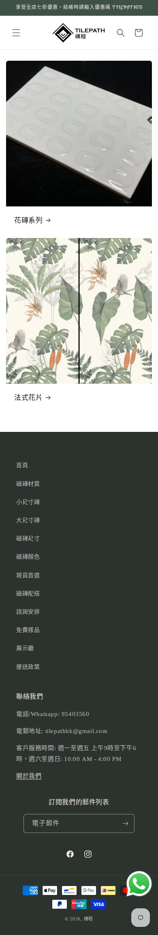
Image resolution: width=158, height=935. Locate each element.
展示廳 (25, 648)
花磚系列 (28, 220)
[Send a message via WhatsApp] (139, 884)
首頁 (22, 465)
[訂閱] (125, 823)
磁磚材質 (28, 484)
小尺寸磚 (28, 502)
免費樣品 (28, 630)
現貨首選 (28, 575)
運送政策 (28, 667)
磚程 (88, 918)
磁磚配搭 (28, 594)
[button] (16, 33)
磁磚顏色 (28, 557)
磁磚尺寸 (28, 539)
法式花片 (28, 397)
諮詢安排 (28, 612)
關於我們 (28, 776)
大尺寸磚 (28, 520)
